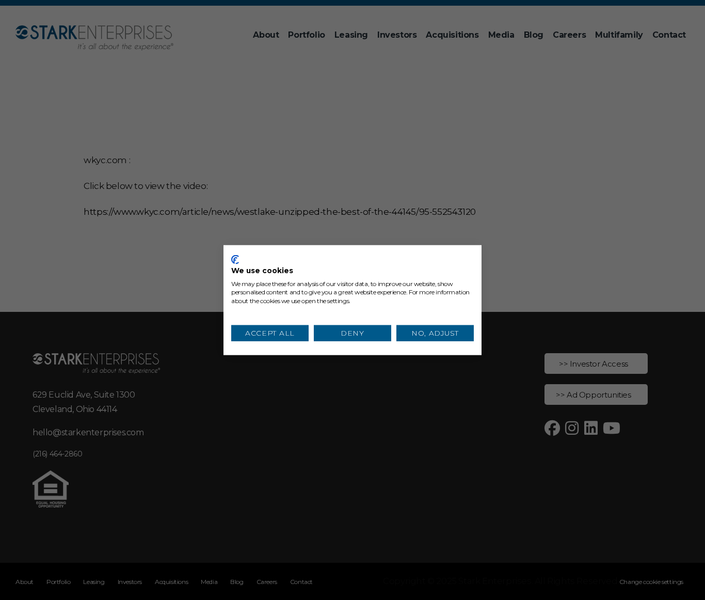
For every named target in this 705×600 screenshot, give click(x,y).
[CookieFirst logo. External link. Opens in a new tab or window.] (235, 259)
